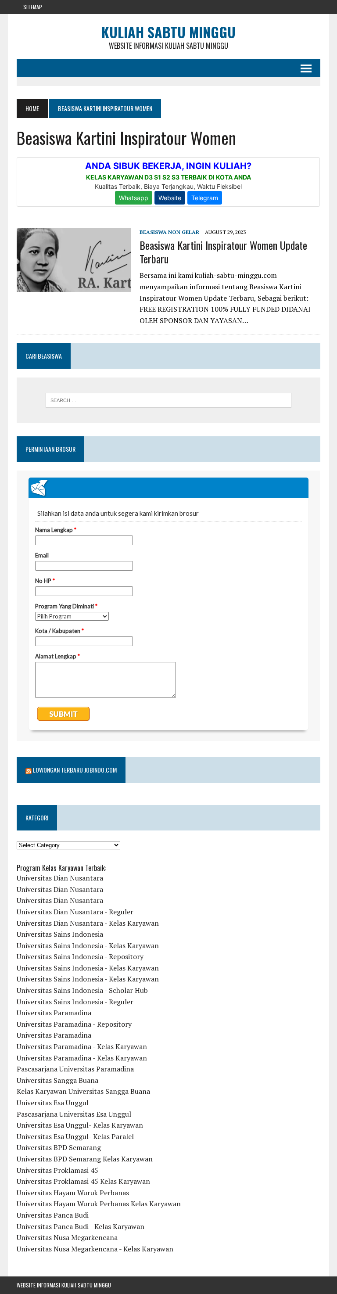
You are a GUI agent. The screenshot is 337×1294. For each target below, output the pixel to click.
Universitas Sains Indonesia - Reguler (75, 1001)
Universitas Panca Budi (53, 1215)
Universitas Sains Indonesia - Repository (80, 956)
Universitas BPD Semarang (59, 1147)
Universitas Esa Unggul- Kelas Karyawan (80, 1125)
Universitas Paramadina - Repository (74, 1024)
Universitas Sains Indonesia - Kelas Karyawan (88, 945)
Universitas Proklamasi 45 (57, 1170)
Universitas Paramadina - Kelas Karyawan (82, 1046)
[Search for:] (168, 400)
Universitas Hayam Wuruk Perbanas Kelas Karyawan (99, 1203)
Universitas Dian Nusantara (60, 878)
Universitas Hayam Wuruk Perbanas (73, 1192)
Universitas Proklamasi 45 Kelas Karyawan (83, 1181)
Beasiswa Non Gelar (169, 232)
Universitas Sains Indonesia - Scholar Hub (82, 990)
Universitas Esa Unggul (53, 1102)
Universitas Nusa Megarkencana (67, 1237)
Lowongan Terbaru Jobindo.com (75, 769)
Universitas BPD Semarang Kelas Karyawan (85, 1159)
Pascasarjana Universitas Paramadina (75, 1069)
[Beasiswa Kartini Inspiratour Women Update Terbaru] (74, 286)
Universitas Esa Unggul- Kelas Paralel (75, 1136)
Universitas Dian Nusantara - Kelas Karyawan (88, 923)
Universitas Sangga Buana (57, 1080)
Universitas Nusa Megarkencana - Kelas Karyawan (95, 1249)
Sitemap (32, 7)
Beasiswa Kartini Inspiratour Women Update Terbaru (223, 251)
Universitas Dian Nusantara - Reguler (75, 912)
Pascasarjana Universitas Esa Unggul (74, 1114)
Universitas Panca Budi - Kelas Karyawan (80, 1226)
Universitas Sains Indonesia (60, 934)
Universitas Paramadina (54, 1012)
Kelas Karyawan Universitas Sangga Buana (83, 1091)
